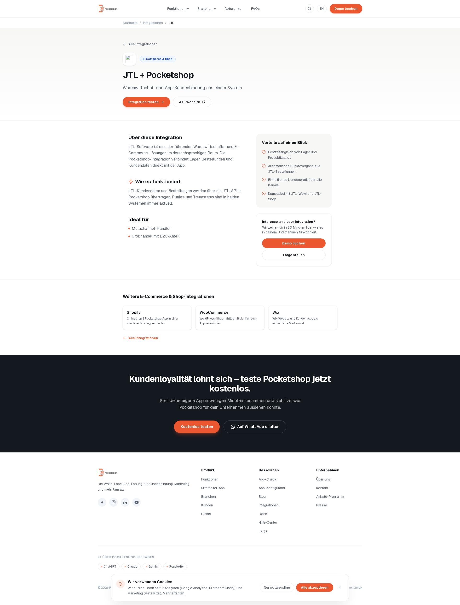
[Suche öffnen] (309, 8)
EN (322, 9)
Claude (132, 567)
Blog (262, 496)
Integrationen (153, 23)
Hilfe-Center (268, 522)
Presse (321, 505)
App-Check (267, 479)
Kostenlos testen (197, 426)
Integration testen (143, 102)
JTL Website (189, 102)
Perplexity (176, 567)
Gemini (153, 567)
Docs (263, 514)
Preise (206, 514)
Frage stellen (294, 255)
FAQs (255, 8)
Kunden (207, 505)
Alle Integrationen (142, 44)
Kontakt (322, 488)
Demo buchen (345, 8)
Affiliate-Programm (330, 496)
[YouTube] (136, 502)
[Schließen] (340, 587)
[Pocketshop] (144, 472)
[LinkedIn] (125, 502)
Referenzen (233, 8)
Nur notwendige (277, 587)
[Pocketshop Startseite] (110, 8)
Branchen (205, 8)
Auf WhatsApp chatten (258, 426)
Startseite (130, 23)
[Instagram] (113, 502)
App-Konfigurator (272, 488)
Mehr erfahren (173, 593)
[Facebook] (102, 502)
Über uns (323, 479)
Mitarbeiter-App (213, 488)
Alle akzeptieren (314, 587)
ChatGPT (110, 567)
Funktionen (176, 8)
